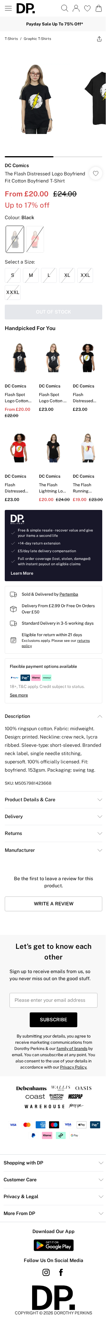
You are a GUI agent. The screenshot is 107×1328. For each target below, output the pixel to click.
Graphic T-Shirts (37, 39)
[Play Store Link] (54, 1245)
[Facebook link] (60, 1272)
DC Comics (17, 165)
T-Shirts (11, 39)
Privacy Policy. (73, 1067)
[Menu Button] (8, 8)
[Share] (99, 38)
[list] (53, 101)
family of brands (71, 1048)
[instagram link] (46, 1272)
